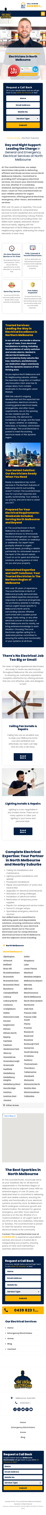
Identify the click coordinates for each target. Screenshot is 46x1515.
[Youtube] (31, 1409)
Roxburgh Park (31, 1043)
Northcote (29, 1004)
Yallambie (29, 1096)
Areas (17, 138)
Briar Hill (7, 968)
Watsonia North (32, 1084)
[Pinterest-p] (27, 1409)
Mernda (28, 984)
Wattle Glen (30, 1088)
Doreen (7, 1020)
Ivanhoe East (9, 1096)
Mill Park (28, 988)
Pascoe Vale (30, 1012)
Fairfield (7, 1041)
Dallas (6, 1012)
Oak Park (28, 1008)
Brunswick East (11, 980)
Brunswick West (11, 984)
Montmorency (31, 992)
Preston (28, 1027)
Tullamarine (30, 1072)
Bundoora (8, 988)
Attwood (7, 960)
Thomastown (30, 1064)
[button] (43, 14)
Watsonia (29, 1080)
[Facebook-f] (15, 1409)
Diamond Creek (11, 1016)
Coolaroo (8, 1004)
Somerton (29, 1048)
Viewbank (29, 1076)
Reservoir (29, 1035)
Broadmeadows (11, 972)
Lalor (26, 964)
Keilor (27, 956)
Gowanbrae (9, 1057)
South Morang (31, 1052)
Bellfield (7, 964)
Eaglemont (8, 1024)
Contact (11, 1349)
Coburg (7, 996)
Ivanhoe (7, 1092)
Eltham (6, 1029)
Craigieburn (9, 1008)
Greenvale (8, 1065)
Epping (6, 1037)
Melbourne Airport (33, 980)
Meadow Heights (32, 976)
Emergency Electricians (19, 1333)
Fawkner (7, 1045)
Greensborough (11, 1061)
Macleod (28, 972)
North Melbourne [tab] (15, 945)
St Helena (29, 1056)
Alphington (9, 956)
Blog (9, 1343)
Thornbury (29, 1068)
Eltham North (10, 1033)
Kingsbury (29, 960)
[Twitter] (23, 1409)
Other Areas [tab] (12, 1105)
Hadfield (7, 1069)
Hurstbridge (9, 1088)
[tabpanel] (23, 1025)
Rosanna (28, 1039)
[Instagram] (19, 1409)
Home (10, 138)
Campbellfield (10, 992)
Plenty (27, 1023)
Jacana (7, 1100)
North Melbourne (12, 951)
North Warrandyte (33, 1000)
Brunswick (8, 976)
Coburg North (10, 1000)
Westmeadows (31, 1092)
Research (29, 1031)
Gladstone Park (11, 1049)
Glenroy (7, 1053)
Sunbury (28, 1060)
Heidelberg (9, 1073)
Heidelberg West (11, 1084)
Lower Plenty (30, 968)
